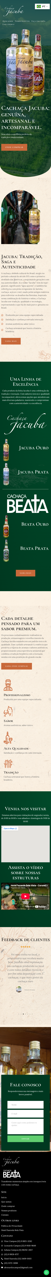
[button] (5, 980)
